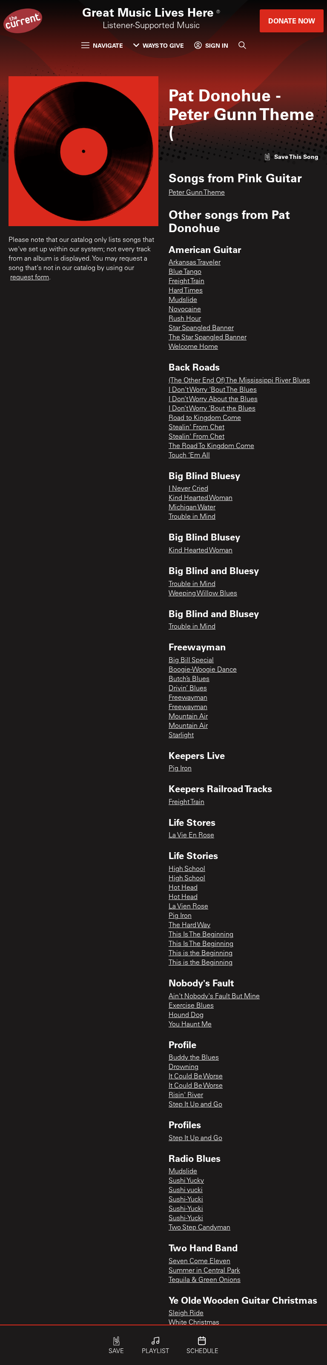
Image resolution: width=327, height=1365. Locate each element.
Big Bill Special (191, 660)
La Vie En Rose (191, 835)
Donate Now (291, 20)
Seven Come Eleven (199, 1261)
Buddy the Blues (194, 1058)
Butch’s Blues (189, 679)
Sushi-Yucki (186, 1199)
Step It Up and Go (195, 1104)
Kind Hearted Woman (200, 498)
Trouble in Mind (192, 517)
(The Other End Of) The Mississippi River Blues (239, 380)
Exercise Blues (191, 1006)
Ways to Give (163, 45)
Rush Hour (185, 319)
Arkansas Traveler (195, 262)
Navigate (108, 45)
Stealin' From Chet (196, 427)
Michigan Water (192, 507)
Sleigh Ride (186, 1313)
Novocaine (185, 309)
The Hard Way (189, 925)
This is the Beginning (200, 953)
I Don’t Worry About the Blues (213, 399)
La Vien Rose (188, 906)
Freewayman (188, 698)
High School (187, 869)
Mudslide (183, 300)
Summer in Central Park (204, 1270)
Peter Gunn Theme (197, 193)
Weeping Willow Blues (203, 593)
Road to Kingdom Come (205, 418)
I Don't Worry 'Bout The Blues (213, 390)
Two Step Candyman (199, 1227)
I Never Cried (188, 489)
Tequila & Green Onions (205, 1280)
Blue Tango (185, 272)
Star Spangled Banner (201, 328)
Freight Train (186, 281)
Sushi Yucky (186, 1181)
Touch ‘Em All (189, 455)
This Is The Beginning (201, 934)
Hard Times (186, 290)
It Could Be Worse (196, 1076)
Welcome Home (193, 347)
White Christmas (194, 1322)
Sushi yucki (186, 1190)
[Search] (242, 45)
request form (29, 277)
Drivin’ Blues (188, 688)
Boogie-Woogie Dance (203, 670)
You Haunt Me (190, 1024)
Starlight (181, 735)
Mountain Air (188, 716)
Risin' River (186, 1095)
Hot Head (183, 888)
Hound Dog (186, 1015)
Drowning (183, 1067)
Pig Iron (180, 768)
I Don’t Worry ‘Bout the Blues (212, 408)
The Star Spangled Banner (208, 337)
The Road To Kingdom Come (211, 446)
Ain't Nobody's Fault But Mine (214, 996)
